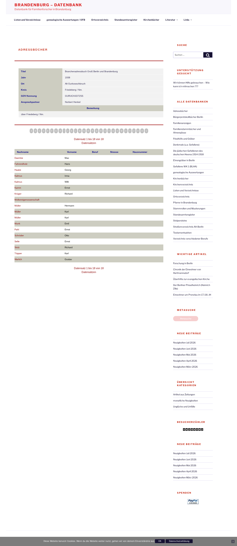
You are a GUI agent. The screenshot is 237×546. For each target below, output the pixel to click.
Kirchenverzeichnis (183, 184)
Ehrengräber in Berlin (184, 160)
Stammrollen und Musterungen (189, 208)
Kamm (18, 187)
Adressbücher (180, 111)
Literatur (170, 19)
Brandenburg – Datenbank (48, 5)
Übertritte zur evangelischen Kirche (191, 279)
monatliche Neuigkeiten (185, 400)
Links (186, 19)
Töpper (18, 253)
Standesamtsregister (125, 19)
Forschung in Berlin (183, 263)
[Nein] (233, 541)
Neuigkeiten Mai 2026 (184, 354)
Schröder (19, 235)
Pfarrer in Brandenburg (185, 202)
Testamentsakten (182, 232)
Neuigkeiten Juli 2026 (184, 342)
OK (159, 541)
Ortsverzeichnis (99, 19)
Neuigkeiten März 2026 (185, 366)
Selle (17, 241)
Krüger (18, 193)
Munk (17, 223)
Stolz (17, 247)
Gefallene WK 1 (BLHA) (185, 166)
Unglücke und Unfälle (184, 406)
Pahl (17, 229)
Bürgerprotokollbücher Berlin (188, 117)
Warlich (18, 259)
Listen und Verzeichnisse (27, 19)
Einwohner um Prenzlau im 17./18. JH (192, 294)
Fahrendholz (21, 164)
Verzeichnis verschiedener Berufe (190, 238)
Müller (18, 205)
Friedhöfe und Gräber (184, 138)
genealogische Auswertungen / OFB (66, 19)
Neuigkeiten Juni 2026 (184, 348)
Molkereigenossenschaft (27, 199)
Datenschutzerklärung (179, 541)
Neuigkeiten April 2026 (185, 360)
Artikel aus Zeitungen (184, 394)
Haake (18, 170)
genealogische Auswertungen (188, 172)
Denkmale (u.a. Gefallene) (186, 144)
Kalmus (18, 176)
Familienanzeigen (182, 123)
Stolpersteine (180, 220)
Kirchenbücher (151, 19)
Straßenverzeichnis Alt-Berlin (188, 226)
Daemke (19, 158)
